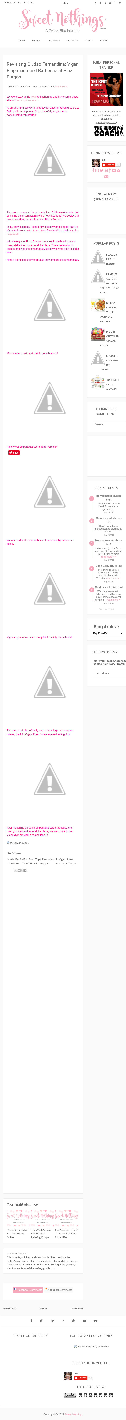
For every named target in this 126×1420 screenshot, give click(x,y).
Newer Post (10, 1308)
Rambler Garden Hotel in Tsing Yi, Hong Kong (109, 283)
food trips (35, 859)
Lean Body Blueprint (109, 565)
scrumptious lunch (27, 100)
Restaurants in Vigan (53, 859)
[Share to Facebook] (25, 870)
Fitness (103, 40)
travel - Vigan (60, 863)
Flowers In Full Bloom (112, 259)
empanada (13, 234)
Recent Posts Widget (106, 609)
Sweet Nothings (74, 1414)
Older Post (77, 1308)
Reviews (53, 40)
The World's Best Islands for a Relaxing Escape (41, 1233)
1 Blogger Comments (60, 1289)
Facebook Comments (29, 1289)
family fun (13, 86)
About (17, 3)
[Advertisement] (43, 1031)
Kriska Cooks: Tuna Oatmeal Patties (108, 312)
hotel (34, 96)
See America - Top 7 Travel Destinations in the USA (66, 1233)
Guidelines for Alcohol (112, 385)
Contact (29, 3)
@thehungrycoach (106, 122)
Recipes (36, 40)
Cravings (71, 40)
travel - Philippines (40, 863)
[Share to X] (22, 870)
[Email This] (15, 870)
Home (8, 3)
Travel (88, 40)
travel (24, 863)
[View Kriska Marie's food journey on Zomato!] (91, 1346)
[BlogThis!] (19, 870)
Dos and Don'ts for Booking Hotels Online (17, 1233)
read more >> (108, 556)
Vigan (72, 863)
